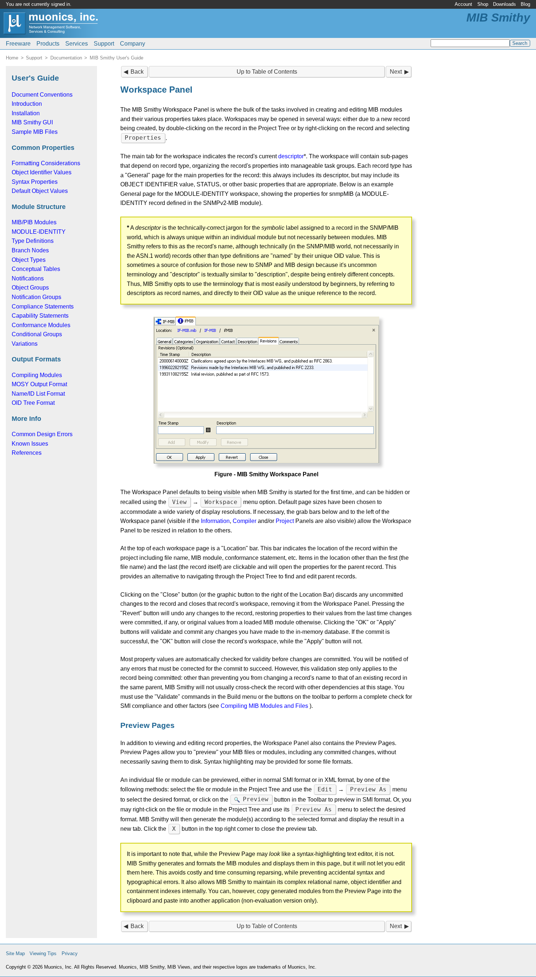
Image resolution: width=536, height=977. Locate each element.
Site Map (15, 953)
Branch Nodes (30, 250)
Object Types (29, 260)
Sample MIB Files (35, 132)
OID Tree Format (33, 403)
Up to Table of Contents (267, 72)
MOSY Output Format (39, 384)
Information (215, 521)
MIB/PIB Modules (34, 222)
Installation (26, 113)
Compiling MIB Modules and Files (264, 706)
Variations (25, 344)
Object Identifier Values (41, 172)
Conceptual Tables (36, 269)
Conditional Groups (37, 334)
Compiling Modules (37, 375)
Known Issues (30, 444)
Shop (482, 4)
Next (396, 72)
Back (137, 72)
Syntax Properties (35, 182)
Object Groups (30, 287)
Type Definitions (33, 241)
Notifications (28, 278)
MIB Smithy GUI (32, 122)
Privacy (70, 953)
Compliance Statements (43, 306)
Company (132, 43)
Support (104, 43)
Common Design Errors (42, 434)
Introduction (27, 104)
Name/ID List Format (38, 394)
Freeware (18, 43)
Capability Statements (40, 316)
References (27, 453)
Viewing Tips (43, 953)
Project (285, 521)
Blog (525, 4)
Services (76, 43)
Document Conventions (42, 95)
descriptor (291, 156)
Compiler (244, 521)
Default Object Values (40, 191)
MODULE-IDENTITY (39, 232)
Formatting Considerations (46, 163)
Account (463, 4)
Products (47, 43)
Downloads (504, 4)
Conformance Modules (41, 325)
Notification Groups (36, 297)
